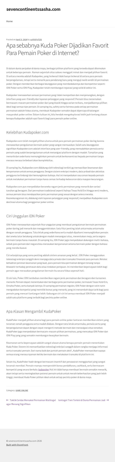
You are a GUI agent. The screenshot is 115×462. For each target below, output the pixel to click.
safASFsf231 (36, 39)
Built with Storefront (17, 444)
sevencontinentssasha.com (33, 9)
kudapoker (43, 369)
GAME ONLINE (22, 390)
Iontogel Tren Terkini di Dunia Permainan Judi (81, 400)
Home (9, 21)
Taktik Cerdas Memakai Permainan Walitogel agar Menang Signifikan (31, 402)
